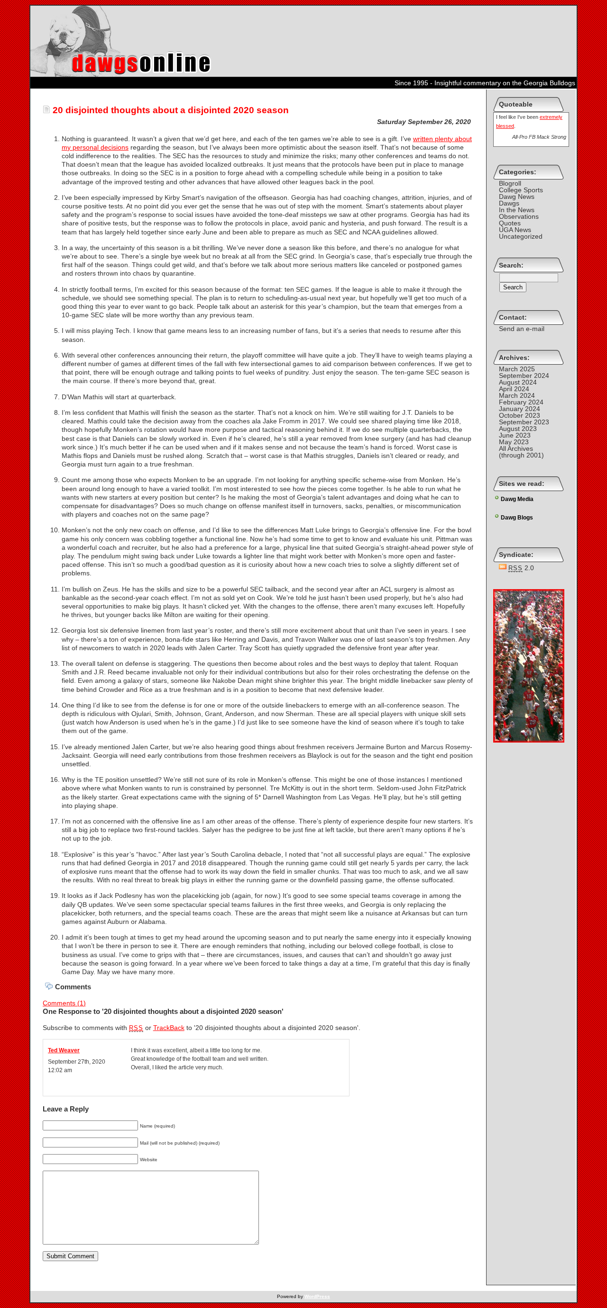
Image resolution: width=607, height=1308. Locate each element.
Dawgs (509, 203)
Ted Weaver (64, 1050)
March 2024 (517, 395)
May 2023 (514, 442)
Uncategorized (521, 236)
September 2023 (524, 422)
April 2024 (514, 389)
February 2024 (521, 402)
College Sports (521, 190)
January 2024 (519, 408)
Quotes (510, 223)
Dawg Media (517, 499)
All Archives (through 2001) (521, 452)
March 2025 (517, 369)
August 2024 (518, 382)
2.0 (521, 568)
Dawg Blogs (517, 517)
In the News (516, 210)
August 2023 (518, 428)
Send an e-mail (521, 328)
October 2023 (519, 415)
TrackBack (168, 1027)
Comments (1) (64, 1003)
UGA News (515, 229)
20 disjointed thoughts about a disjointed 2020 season (169, 110)
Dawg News (516, 196)
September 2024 (524, 375)
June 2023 (515, 435)
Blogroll (510, 183)
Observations (519, 216)
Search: (511, 265)
